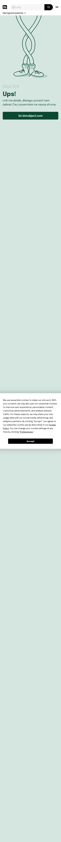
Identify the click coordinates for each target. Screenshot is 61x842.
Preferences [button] (26, 432)
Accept (30, 441)
